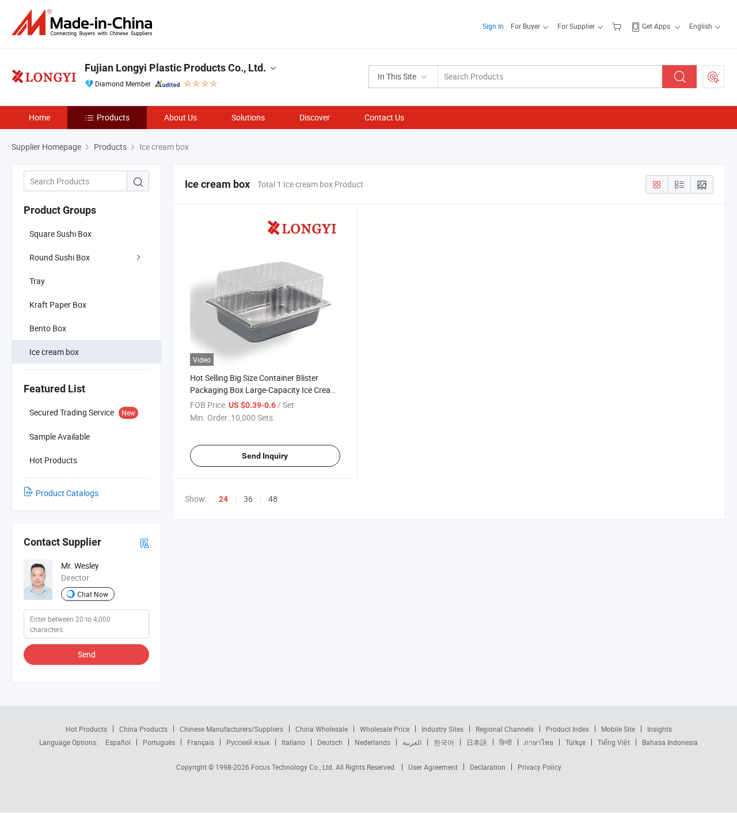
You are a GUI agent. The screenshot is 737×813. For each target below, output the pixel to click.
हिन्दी (505, 742)
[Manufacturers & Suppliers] (85, 22)
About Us (180, 117)
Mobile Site (618, 728)
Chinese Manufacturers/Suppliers (231, 728)
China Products (143, 728)
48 (273, 498)
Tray (37, 280)
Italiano (293, 742)
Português (159, 742)
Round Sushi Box (59, 257)
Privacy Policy (539, 767)
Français (200, 742)
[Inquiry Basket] (618, 26)
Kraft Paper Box (57, 304)
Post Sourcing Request (713, 76)
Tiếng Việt (614, 742)
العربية (411, 742)
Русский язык (247, 742)
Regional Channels (505, 728)
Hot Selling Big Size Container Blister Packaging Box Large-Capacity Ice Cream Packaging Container (263, 389)
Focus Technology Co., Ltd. (293, 767)
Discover (314, 117)
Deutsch (330, 742)
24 (223, 499)
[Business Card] (144, 542)
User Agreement (433, 767)
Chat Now (92, 594)
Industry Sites (442, 728)
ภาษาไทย (538, 742)
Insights (659, 728)
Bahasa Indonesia (670, 742)
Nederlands (372, 742)
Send (87, 654)
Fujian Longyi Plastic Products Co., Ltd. (175, 68)
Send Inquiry (265, 455)
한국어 (444, 742)
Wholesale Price (384, 728)
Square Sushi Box (60, 233)
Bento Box (47, 328)
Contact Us (384, 117)
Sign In (493, 26)
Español (118, 742)
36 (248, 498)
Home (39, 117)
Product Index (567, 728)
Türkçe (575, 742)
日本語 (476, 742)
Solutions (248, 117)
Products (113, 117)
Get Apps (656, 26)
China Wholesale (321, 728)
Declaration (488, 767)
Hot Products (86, 728)
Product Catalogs (67, 492)
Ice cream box (54, 351)
